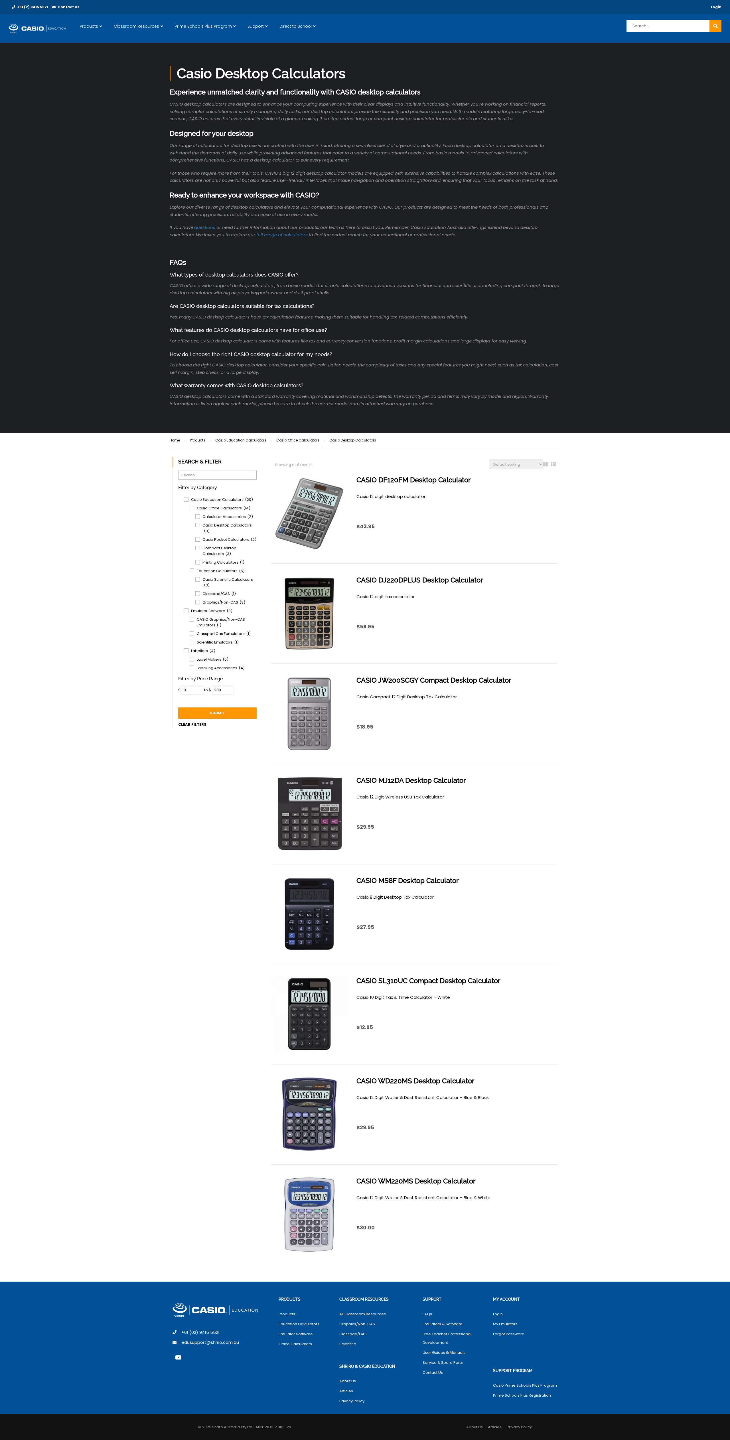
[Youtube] (178, 1357)
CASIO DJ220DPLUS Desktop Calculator (419, 580)
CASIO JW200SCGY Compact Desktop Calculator (433, 680)
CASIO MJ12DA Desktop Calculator (411, 780)
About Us (347, 1381)
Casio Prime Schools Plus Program (525, 1385)
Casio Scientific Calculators (227, 582)
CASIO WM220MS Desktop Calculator (416, 1181)
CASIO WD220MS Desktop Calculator (415, 1081)
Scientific (347, 1344)
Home (175, 440)
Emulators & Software (443, 1324)
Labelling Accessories (221, 668)
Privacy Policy (351, 1401)
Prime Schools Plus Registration (522, 1395)
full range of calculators (282, 235)
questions (204, 227)
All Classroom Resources (362, 1314)
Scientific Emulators (218, 642)
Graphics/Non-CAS (223, 602)
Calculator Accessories (227, 516)
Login (716, 7)
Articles (346, 1391)
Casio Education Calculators (240, 440)
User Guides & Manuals (444, 1352)
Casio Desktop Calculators (227, 528)
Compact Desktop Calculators (219, 550)
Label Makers (212, 659)
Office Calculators (295, 1344)
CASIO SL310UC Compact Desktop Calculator (428, 981)
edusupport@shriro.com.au (210, 1342)
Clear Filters (192, 724)
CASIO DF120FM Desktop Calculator (413, 480)
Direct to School (295, 26)
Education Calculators (221, 571)
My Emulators (505, 1324)
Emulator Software (211, 611)
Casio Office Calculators (297, 440)
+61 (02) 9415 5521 (200, 1332)
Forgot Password (508, 1334)
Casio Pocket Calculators (229, 539)
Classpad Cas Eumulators (224, 633)
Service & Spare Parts (443, 1362)
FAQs (427, 1314)
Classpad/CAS (219, 593)
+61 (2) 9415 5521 (32, 7)
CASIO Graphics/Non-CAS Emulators (221, 622)
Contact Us (68, 7)
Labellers (203, 651)
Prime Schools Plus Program (203, 26)
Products (89, 26)
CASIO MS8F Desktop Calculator (407, 880)
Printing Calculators (223, 562)
